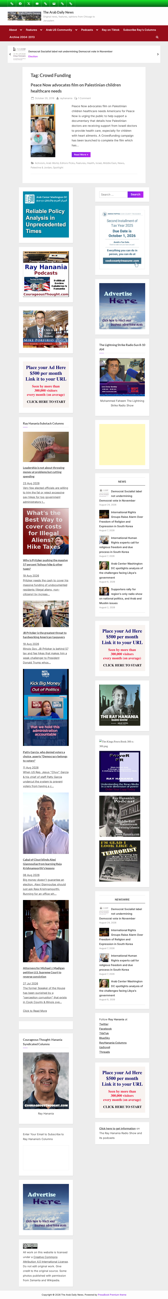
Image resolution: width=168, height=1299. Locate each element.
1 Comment (84, 98)
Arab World (52, 163)
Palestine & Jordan (41, 167)
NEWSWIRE (122, 899)
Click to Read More (35, 1010)
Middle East (109, 163)
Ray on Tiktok (110, 29)
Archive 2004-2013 (22, 37)
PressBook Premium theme (112, 1294)
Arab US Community (59, 29)
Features (31, 29)
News (121, 163)
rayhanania (66, 98)
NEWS (122, 481)
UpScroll (104, 1047)
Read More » (82, 155)
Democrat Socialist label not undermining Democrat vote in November (70, 51)
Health (90, 163)
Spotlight (58, 167)
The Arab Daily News (58, 12)
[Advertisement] (122, 444)
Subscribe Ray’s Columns (139, 29)
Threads (104, 1052)
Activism (40, 163)
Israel (99, 163)
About (13, 29)
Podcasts (87, 29)
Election (33, 56)
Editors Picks (67, 163)
